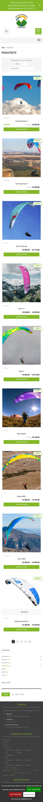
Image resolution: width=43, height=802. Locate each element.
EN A (15, 773)
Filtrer (6, 694)
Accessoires (5, 656)
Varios (4, 675)
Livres (6, 742)
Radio (3, 669)
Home (3, 47)
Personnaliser (29, 794)
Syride (6, 768)
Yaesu (13, 768)
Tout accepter (33, 790)
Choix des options (21, 129)
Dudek (5, 618)
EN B (21, 773)
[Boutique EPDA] (21, 21)
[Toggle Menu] (38, 40)
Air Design (7, 118)
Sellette (4, 672)
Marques (6, 305)
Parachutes (5, 662)
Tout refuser (15, 794)
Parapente (5, 666)
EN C (27, 773)
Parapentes (9, 755)
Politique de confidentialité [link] (21, 799)
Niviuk (5, 243)
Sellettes (27, 750)
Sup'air (6, 430)
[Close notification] (40, 5)
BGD (5, 493)
